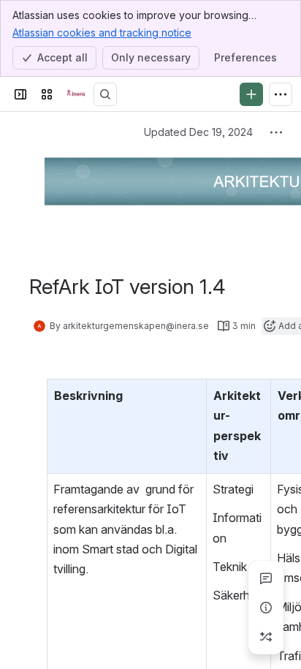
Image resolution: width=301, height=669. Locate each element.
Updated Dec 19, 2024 (198, 132)
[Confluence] (76, 94)
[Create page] (266, 637)
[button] (191, 394)
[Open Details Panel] (266, 607)
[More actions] (276, 132)
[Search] (105, 94)
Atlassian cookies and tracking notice (101, 32)
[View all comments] (266, 578)
